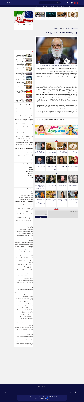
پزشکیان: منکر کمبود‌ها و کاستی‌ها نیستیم (25, 314)
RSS (7, 2)
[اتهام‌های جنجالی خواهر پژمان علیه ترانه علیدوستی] (73, 179)
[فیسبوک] (40, 119)
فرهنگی (54, 6)
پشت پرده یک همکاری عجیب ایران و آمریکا (24, 136)
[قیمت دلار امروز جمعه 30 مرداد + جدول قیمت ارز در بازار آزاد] (73, 194)
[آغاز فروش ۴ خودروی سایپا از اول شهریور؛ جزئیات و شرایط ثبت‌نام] (29, 60)
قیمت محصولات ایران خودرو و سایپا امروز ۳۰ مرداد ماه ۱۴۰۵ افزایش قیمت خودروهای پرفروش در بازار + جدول (40, 202)
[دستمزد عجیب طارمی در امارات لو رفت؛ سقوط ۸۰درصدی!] (29, 100)
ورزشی (51, 6)
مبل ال (31, 177)
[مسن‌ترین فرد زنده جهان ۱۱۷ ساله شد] (29, 69)
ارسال (41, 217)
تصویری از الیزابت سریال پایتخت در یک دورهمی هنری (63, 185)
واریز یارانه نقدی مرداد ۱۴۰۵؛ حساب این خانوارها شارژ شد (21, 92)
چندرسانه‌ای (35, 6)
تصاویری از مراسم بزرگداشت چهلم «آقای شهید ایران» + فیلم (21, 56)
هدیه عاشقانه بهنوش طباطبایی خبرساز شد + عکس (24, 231)
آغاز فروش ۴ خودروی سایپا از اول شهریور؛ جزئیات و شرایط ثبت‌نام (21, 60)
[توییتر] (36, 119)
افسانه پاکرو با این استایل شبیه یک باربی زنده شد (51, 184)
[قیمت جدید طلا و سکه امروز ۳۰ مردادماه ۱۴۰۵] (51, 194)
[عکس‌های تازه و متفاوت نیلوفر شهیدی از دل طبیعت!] (40, 146)
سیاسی (66, 6)
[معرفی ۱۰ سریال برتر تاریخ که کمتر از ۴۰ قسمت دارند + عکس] (29, 96)
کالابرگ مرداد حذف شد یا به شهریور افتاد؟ (25, 339)
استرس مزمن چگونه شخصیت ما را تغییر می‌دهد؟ (24, 264)
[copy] (75, 119)
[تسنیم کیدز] (56, 130)
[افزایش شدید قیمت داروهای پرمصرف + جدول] (40, 14)
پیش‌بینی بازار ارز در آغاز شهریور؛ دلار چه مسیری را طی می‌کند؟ (21, 78)
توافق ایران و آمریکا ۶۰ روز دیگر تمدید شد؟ (24, 24)
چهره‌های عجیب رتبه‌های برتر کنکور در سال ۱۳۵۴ (24, 280)
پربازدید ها (28, 104)
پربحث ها (17, 104)
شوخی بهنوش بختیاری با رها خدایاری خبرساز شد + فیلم (23, 273)
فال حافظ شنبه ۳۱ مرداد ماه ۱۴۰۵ (72, 18)
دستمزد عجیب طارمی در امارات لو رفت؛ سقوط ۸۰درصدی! (21, 101)
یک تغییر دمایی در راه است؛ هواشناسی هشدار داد (24, 309)
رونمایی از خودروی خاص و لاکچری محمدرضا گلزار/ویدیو (23, 327)
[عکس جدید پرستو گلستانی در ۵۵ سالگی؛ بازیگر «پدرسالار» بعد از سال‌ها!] (51, 146)
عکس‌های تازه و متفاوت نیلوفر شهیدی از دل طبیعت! (40, 152)
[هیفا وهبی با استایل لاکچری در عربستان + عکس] (62, 194)
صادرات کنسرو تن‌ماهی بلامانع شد (26, 307)
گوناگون (76, 9)
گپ (77, 392)
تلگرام (73, 392)
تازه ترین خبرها (30, 175)
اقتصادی (71, 6)
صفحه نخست (76, 6)
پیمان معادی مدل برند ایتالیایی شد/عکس (41, 165)
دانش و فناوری (46, 6)
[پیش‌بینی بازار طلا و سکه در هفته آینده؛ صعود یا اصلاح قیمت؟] (29, 64)
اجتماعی (58, 6)
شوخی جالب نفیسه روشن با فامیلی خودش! (62, 165)
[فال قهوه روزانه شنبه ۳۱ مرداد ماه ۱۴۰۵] (62, 14)
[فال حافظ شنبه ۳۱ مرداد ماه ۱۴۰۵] (73, 14)
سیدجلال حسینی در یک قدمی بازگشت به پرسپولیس (23, 275)
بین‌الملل (63, 6)
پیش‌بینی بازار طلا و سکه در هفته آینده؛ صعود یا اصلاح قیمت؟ (21, 65)
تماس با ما (10, 2)
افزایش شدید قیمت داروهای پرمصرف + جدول (40, 18)
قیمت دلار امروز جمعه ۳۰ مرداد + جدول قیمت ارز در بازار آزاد (73, 201)
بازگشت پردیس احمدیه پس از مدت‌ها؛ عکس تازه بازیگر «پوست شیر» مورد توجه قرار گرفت (51, 167)
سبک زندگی (40, 6)
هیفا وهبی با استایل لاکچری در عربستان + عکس (62, 200)
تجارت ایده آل (30, 173)
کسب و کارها (29, 6)
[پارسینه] (71, 2)
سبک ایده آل (30, 169)
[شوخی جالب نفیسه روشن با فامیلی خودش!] (62, 160)
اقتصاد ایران (30, 167)
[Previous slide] (15, 17)
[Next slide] (32, 17)
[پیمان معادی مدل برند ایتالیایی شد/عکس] (40, 160)
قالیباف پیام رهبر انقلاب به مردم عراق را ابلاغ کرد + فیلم (23, 224)
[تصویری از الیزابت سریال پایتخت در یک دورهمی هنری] (62, 179)
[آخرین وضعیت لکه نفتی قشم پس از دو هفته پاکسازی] (29, 73)
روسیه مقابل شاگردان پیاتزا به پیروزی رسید (25, 233)
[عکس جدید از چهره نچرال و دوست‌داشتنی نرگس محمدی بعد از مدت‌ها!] (73, 160)
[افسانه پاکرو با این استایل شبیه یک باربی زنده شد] (51, 179)
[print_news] (42, 119)
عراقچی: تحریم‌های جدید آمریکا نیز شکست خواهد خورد (23, 244)
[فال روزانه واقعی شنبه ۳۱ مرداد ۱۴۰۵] (51, 14)
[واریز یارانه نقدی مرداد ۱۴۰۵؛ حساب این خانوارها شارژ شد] (29, 91)
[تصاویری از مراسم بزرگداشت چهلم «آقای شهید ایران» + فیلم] (29, 55)
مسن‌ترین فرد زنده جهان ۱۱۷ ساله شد (21, 69)
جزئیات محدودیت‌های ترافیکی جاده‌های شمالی (24, 322)
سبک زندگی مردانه (29, 171)
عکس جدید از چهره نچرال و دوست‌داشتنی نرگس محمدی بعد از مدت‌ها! (73, 166)
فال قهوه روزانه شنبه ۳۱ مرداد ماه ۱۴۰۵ (62, 18)
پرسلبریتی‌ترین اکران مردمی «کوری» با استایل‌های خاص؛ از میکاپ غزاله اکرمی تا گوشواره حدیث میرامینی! (40, 186)
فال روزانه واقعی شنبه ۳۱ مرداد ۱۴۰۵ (51, 18)
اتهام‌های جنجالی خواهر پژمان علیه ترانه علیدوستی (73, 184)
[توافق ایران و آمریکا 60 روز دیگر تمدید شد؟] (23, 17)
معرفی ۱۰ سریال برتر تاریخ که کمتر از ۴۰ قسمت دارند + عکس (21, 96)
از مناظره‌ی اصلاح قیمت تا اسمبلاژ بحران (26, 255)
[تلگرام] (38, 119)
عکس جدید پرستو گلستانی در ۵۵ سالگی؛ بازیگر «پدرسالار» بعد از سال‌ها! (51, 153)
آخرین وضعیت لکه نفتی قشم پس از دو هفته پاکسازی (21, 74)
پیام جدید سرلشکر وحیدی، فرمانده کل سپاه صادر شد (24, 211)
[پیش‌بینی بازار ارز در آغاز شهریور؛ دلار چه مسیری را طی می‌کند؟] (29, 78)
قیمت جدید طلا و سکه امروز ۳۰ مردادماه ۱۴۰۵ (51, 200)
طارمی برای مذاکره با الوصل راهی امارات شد (25, 249)
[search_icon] (40, 3)
